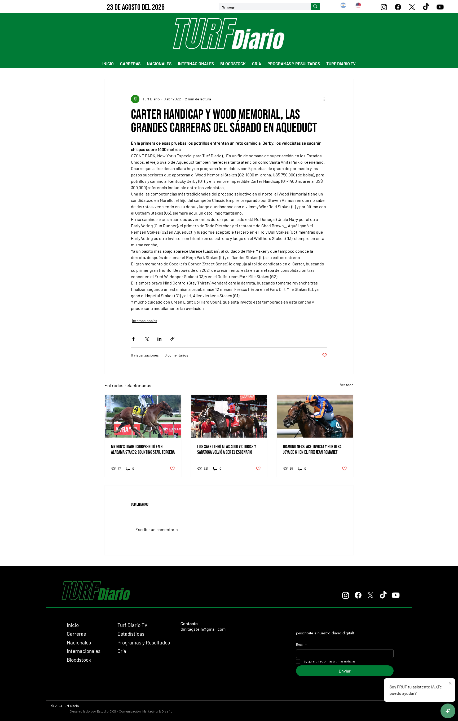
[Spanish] (343, 5)
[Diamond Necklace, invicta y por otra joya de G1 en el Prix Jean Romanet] (315, 416)
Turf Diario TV (132, 625)
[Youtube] (440, 7)
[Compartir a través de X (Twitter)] (146, 338)
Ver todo (347, 384)
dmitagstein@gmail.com (203, 628)
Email (301, 645)
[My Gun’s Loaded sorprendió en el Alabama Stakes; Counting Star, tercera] (143, 416)
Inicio (73, 625)
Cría (121, 651)
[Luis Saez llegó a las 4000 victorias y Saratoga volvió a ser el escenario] (229, 416)
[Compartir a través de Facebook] (133, 338)
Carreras (76, 634)
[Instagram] (384, 7)
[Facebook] (398, 7)
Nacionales (79, 642)
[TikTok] (426, 7)
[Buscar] (315, 6)
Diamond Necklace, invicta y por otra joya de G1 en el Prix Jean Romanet (312, 449)
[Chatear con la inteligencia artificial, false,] (448, 711)
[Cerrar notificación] (450, 683)
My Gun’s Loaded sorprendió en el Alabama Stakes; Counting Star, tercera (143, 449)
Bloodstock (79, 660)
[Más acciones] (324, 99)
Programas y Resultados (143, 642)
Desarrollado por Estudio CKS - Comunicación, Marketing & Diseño (121, 711)
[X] (412, 7)
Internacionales (144, 320)
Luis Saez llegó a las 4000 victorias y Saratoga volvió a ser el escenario (226, 449)
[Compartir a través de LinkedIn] (159, 338)
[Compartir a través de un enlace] (172, 338)
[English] (358, 5)
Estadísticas (130, 634)
